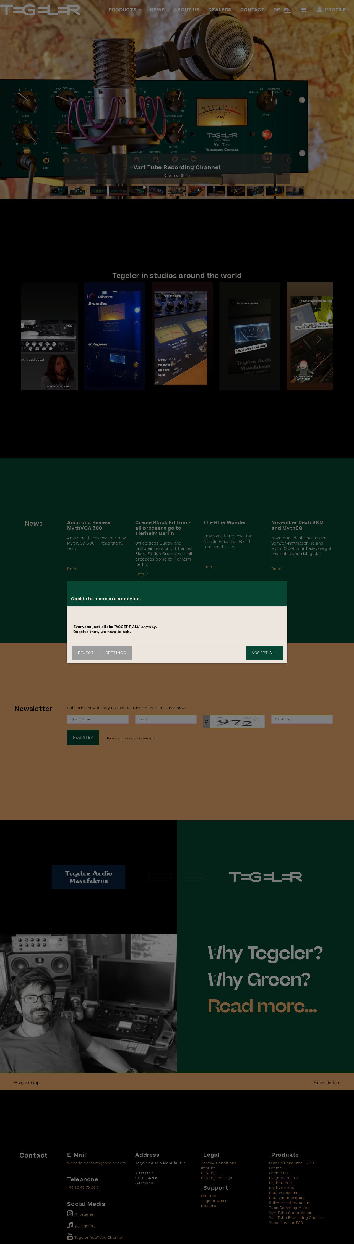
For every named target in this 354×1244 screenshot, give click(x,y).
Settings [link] (116, 652)
